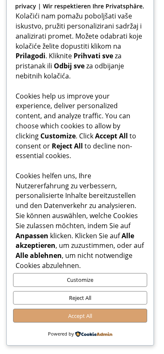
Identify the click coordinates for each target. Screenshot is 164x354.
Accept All (80, 316)
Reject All (80, 298)
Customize (80, 280)
